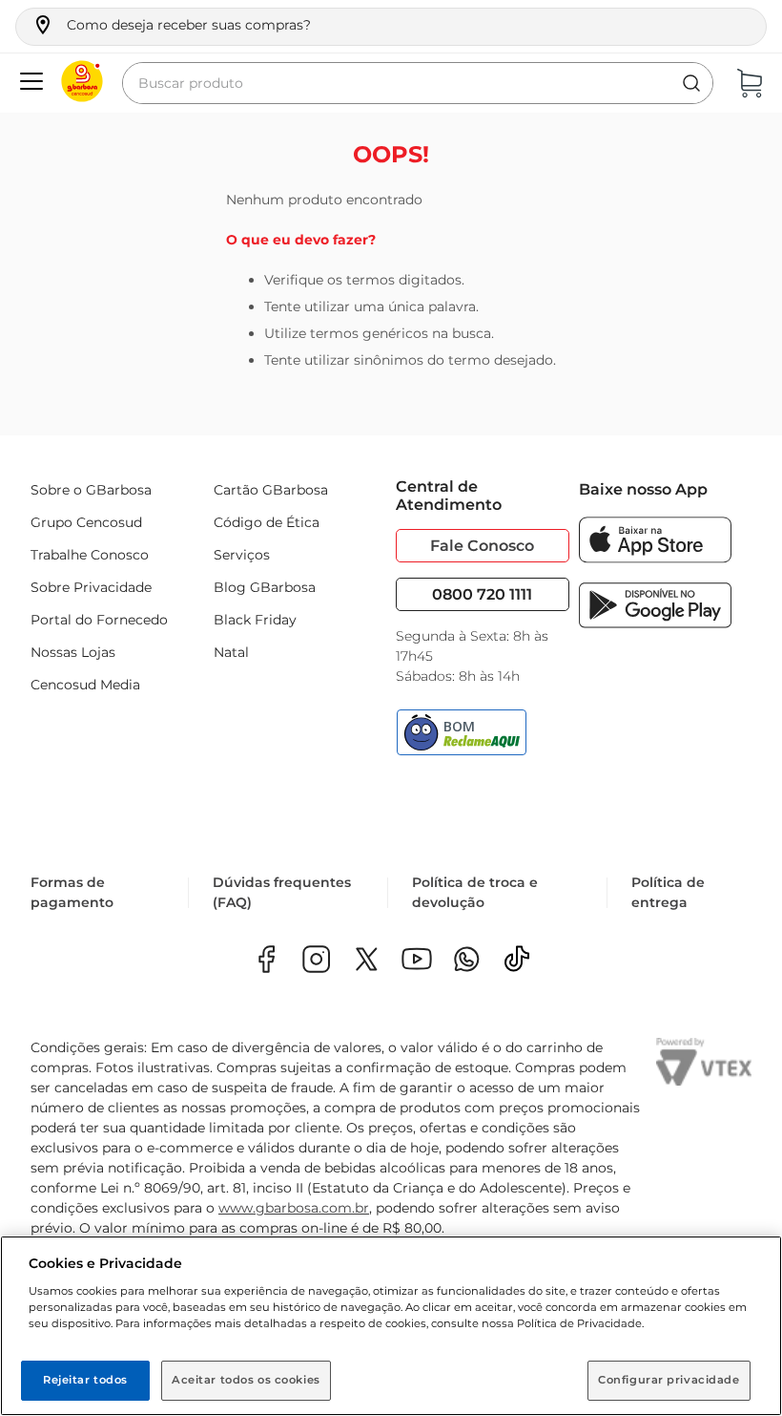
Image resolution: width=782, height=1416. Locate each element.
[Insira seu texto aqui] (467, 961)
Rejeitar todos (85, 1379)
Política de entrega (668, 892)
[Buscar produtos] (691, 83)
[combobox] (417, 83)
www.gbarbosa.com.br (293, 1207)
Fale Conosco (482, 546)
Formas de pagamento (72, 892)
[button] (171, 24)
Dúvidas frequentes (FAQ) (282, 892)
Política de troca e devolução (475, 892)
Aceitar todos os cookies (246, 1379)
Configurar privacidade (669, 1379)
